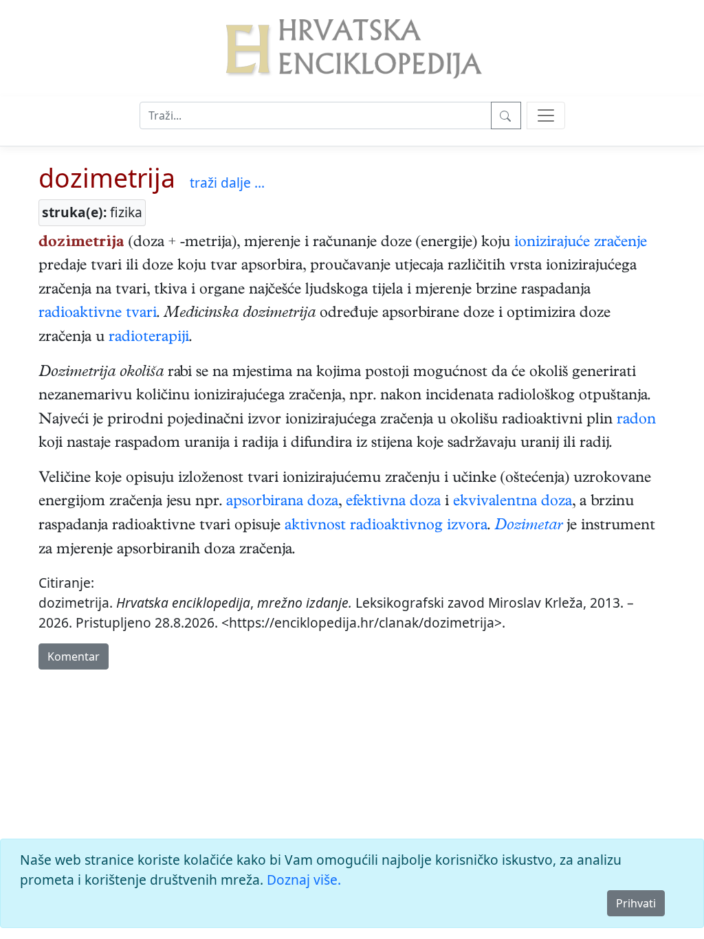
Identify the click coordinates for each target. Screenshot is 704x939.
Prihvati (636, 903)
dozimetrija (106, 177)
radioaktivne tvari (97, 314)
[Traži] (506, 115)
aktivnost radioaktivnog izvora (386, 526)
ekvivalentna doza (512, 502)
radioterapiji (149, 338)
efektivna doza (393, 502)
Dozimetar (528, 526)
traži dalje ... (227, 182)
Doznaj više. (304, 879)
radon (636, 420)
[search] (546, 115)
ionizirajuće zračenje (580, 243)
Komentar (73, 656)
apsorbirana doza (282, 502)
